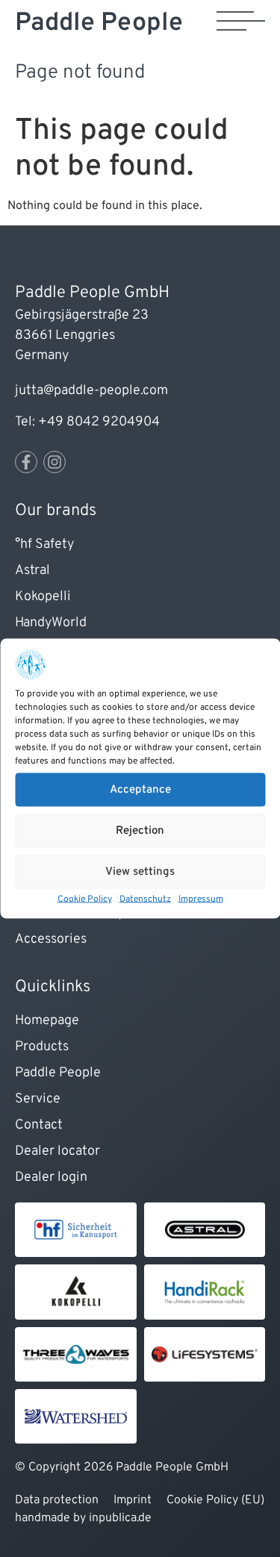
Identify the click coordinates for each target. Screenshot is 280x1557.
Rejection (140, 830)
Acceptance (140, 789)
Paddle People (99, 23)
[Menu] (241, 21)
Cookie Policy (84, 899)
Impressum (200, 899)
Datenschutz (145, 899)
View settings (140, 871)
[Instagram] (54, 462)
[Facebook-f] (26, 462)
